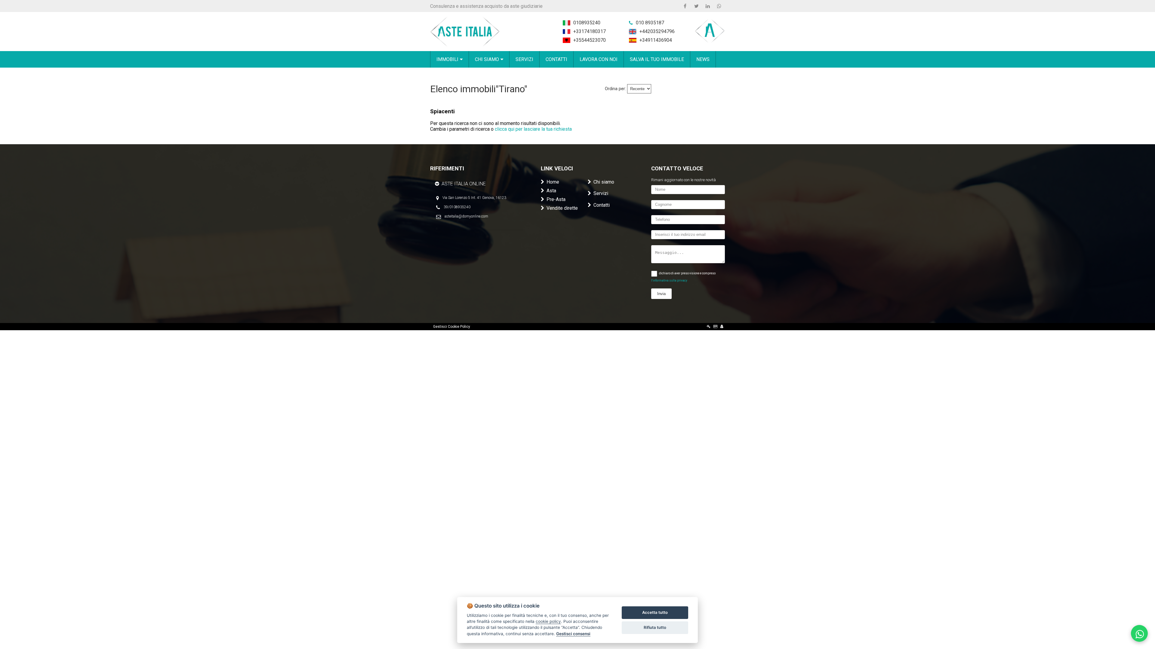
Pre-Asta (556, 199)
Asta (551, 190)
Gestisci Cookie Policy (451, 326)
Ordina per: (615, 88)
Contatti (601, 205)
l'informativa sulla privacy (669, 280)
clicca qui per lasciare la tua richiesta (533, 129)
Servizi (600, 193)
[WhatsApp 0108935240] (719, 6)
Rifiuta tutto (655, 627)
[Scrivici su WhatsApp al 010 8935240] (1139, 633)
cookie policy (548, 621)
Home (553, 182)
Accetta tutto (655, 612)
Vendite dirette (562, 208)
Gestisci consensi (573, 633)
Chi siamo (603, 182)
